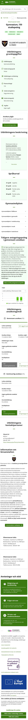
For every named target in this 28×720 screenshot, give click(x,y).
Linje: (3, 288)
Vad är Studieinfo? (5, 645)
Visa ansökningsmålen (10, 125)
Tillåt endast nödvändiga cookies (13, 713)
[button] (13, 211)
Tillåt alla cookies (14, 717)
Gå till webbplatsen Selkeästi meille (9, 672)
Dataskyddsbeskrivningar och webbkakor (11, 651)
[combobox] (13, 9)
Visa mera (14, 164)
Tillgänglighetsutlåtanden (7, 655)
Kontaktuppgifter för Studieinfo (8, 648)
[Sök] (25, 9)
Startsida (5, 18)
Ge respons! (13, 695)
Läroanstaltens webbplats (13, 525)
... (12, 18)
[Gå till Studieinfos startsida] (11, 2)
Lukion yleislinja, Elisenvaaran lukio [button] (12, 291)
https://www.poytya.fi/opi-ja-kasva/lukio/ (14, 442)
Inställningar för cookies (13, 710)
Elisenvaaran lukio (14, 22)
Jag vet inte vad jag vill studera (9, 12)
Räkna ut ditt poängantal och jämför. (14, 283)
